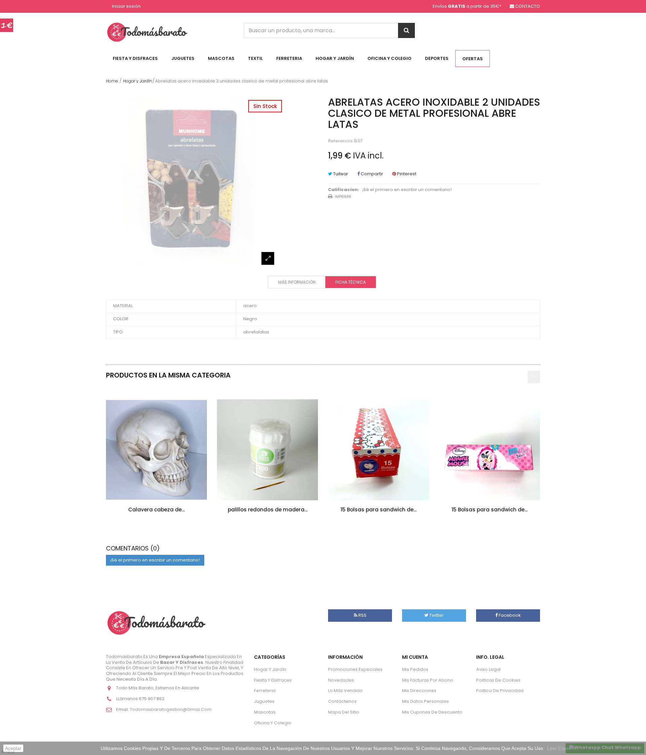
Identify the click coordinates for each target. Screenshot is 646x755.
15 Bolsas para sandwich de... (378, 509)
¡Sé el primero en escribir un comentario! (407, 190)
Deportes (436, 58)
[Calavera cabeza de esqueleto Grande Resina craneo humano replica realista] (156, 449)
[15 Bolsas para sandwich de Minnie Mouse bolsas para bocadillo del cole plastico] (489, 449)
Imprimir (343, 196)
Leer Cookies (561, 748)
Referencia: (340, 141)
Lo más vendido (345, 690)
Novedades (341, 680)
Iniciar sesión (126, 6)
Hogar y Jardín (335, 58)
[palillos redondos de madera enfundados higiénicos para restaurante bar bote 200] (267, 449)
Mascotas (221, 58)
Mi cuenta (415, 657)
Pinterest (406, 174)
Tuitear (340, 174)
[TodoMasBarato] (147, 31)
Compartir (371, 174)
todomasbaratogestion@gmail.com (171, 709)
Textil (255, 58)
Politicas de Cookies (498, 680)
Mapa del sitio (343, 712)
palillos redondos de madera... (268, 509)
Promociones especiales (355, 669)
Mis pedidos (415, 669)
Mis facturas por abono (427, 680)
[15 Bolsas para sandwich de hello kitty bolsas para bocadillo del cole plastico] (378, 449)
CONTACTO (527, 6)
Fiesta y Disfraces (135, 58)
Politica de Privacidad (500, 690)
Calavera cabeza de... (156, 509)
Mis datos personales (425, 701)
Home (112, 81)
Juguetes (182, 58)
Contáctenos (342, 701)
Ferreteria (289, 58)
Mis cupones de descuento (432, 712)
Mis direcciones (419, 690)
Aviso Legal (488, 669)
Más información (297, 282)
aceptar (13, 748)
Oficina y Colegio (389, 58)
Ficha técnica (350, 282)
